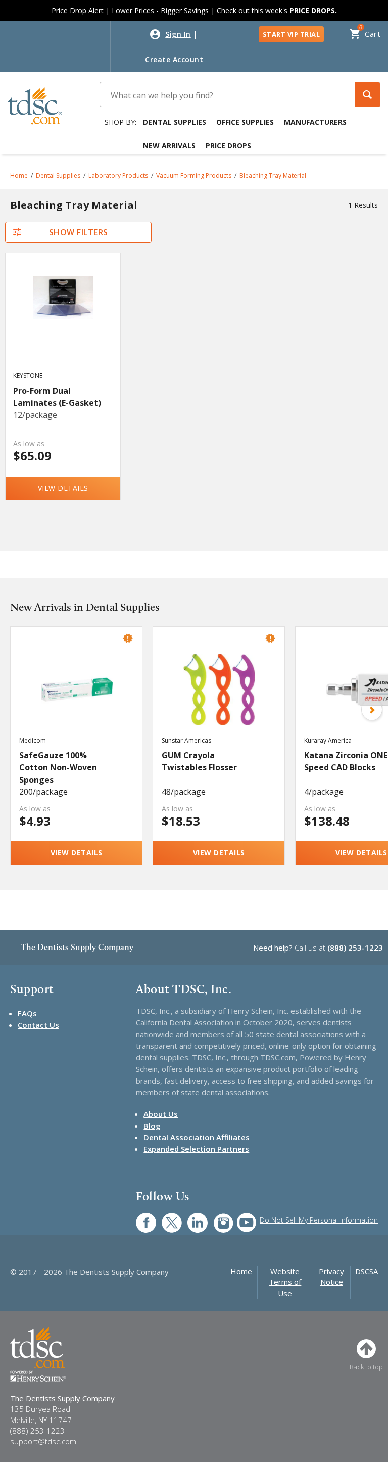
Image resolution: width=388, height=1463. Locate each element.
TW (166, 1217)
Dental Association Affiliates (196, 1137)
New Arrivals (169, 145)
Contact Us (38, 1025)
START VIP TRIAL (291, 34)
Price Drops (228, 145)
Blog (152, 1126)
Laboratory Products (118, 175)
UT (241, 1217)
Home (19, 175)
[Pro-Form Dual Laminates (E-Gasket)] (62, 321)
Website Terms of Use (285, 1282)
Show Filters (78, 232)
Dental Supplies (174, 122)
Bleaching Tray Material (272, 175)
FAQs (27, 1013)
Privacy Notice (331, 1276)
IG (216, 1217)
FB (140, 1217)
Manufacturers (315, 122)
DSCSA (366, 1271)
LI (189, 1217)
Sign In (178, 34)
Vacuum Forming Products (193, 175)
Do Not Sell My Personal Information (319, 1220)
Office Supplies (245, 122)
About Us (160, 1114)
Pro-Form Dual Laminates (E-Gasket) (57, 396)
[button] (367, 94)
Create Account (174, 59)
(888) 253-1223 (355, 947)
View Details (63, 488)
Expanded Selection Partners (196, 1149)
